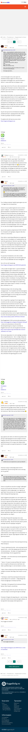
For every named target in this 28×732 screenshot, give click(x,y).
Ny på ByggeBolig (5, 720)
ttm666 (6, 45)
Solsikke (6, 401)
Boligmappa (16, 703)
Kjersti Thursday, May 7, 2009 (7, 459)
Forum (3, 703)
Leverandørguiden (18, 708)
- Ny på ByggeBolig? (6, 708)
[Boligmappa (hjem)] (5, 2)
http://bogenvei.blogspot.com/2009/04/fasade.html (13, 265)
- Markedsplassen (5, 707)
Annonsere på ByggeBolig (7, 722)
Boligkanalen (16, 705)
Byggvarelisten (17, 709)
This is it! (9, 144)
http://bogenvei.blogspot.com (8, 121)
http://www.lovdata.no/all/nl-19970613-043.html (13, 316)
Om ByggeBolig (5, 717)
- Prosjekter (4, 704)
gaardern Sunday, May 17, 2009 (8, 639)
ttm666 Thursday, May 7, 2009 (7, 415)
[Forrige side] (17, 42)
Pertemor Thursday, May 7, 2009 (8, 185)
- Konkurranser (5, 705)
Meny (24, 2)
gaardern (6, 617)
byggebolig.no (17, 692)
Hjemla (15, 704)
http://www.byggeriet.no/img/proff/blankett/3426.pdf (14, 322)
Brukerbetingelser (5, 721)
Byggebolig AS (10, 729)
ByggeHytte (16, 707)
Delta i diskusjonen (14, 666)
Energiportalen (17, 711)
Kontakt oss (4, 718)
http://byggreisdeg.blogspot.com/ (8, 627)
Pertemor (6, 155)
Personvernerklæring (6, 724)
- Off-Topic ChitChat (6, 709)
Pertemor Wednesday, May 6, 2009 (8, 50)
